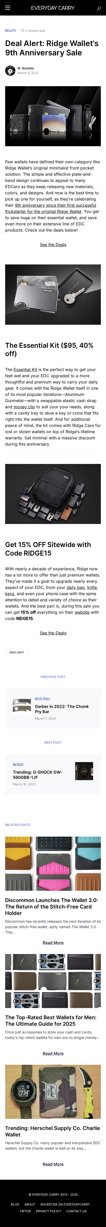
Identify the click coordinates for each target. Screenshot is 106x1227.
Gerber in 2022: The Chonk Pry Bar (62, 709)
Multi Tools (42, 699)
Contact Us (76, 1211)
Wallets (10, 30)
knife (92, 587)
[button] (7, 8)
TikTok (25, 1211)
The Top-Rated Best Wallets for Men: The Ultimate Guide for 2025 (50, 1020)
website (82, 612)
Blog (15, 1204)
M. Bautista (25, 68)
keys (9, 593)
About (29, 1204)
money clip (24, 406)
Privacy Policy (48, 1211)
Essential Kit (25, 369)
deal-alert (17, 652)
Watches (18, 765)
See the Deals (53, 244)
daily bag (76, 587)
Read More (53, 942)
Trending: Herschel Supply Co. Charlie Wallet (52, 1131)
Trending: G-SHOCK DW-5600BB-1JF (38, 775)
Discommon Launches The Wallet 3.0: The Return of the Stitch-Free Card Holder (51, 906)
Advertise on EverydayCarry (65, 1204)
